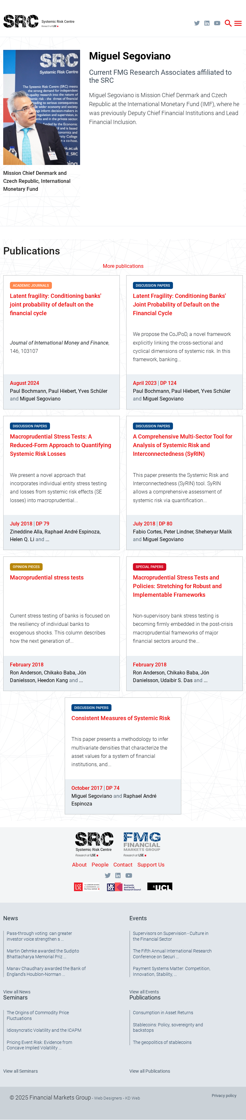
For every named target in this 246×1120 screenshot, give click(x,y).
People (100, 864)
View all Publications (149, 1071)
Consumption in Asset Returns (163, 1012)
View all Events (144, 991)
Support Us (151, 864)
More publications (123, 266)
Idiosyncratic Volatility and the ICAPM (44, 1030)
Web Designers (108, 1098)
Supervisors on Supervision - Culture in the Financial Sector (171, 936)
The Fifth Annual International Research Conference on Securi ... (172, 953)
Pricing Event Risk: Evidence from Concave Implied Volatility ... (39, 1045)
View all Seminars (20, 1071)
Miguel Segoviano (40, 399)
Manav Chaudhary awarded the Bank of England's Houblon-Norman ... (46, 971)
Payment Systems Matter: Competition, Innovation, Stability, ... (171, 971)
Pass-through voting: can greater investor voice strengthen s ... (39, 936)
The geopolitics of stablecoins (162, 1042)
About (79, 864)
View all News (16, 991)
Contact (123, 864)
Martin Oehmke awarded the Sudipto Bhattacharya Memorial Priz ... (43, 953)
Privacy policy (224, 1095)
